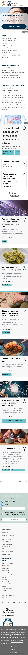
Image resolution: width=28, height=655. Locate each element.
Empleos (5, 532)
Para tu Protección (7, 551)
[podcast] (25, 602)
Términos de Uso (7, 544)
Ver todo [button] (4, 60)
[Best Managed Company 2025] (14, 612)
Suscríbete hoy (14, 26)
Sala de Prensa (7, 529)
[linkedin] (9, 602)
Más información (14, 652)
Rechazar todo (14, 649)
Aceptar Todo (14, 646)
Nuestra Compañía (8, 535)
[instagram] (3, 602)
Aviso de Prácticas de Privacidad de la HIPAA (8, 575)
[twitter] (19, 602)
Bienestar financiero (9, 501)
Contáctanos (6, 527)
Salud (6, 504)
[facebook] (14, 602)
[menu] (25, 3)
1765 (19, 481)
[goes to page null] (23, 128)
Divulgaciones (6, 554)
